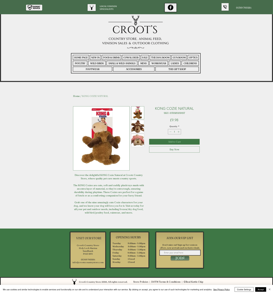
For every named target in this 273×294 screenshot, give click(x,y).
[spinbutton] (174, 131)
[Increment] (179, 131)
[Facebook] (170, 7)
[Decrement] (170, 131)
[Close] (269, 289)
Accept (261, 289)
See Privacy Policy (221, 289)
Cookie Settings (244, 289)
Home (76, 96)
